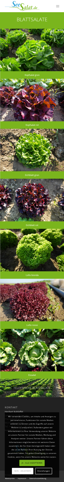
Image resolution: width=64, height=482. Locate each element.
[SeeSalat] (26, 6)
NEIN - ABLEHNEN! (22, 471)
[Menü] (57, 6)
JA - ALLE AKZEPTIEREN (32, 463)
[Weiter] (61, 387)
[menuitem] (57, 6)
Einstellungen (44, 471)
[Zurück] (2, 387)
